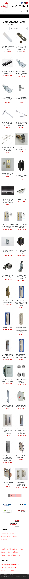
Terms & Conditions (7, 534)
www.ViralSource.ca (14, 576)
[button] (14, 15)
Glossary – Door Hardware (9, 552)
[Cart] (27, 11)
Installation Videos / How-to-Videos (12, 549)
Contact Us (4, 540)
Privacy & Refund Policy (9, 537)
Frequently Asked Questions (10, 555)
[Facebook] (22, 3)
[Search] (21, 12)
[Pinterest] (27, 3)
